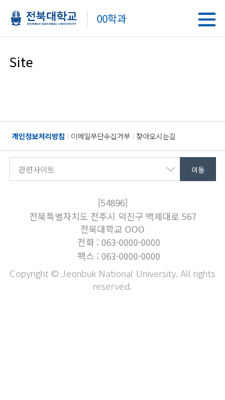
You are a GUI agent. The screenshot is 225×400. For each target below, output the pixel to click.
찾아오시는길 (156, 136)
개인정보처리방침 (38, 136)
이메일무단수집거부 (100, 136)
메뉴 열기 (207, 19)
